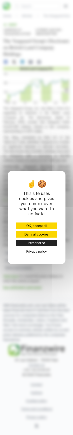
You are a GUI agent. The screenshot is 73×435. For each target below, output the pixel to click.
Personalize (36, 243)
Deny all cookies (36, 234)
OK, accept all (36, 226)
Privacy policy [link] (36, 251)
